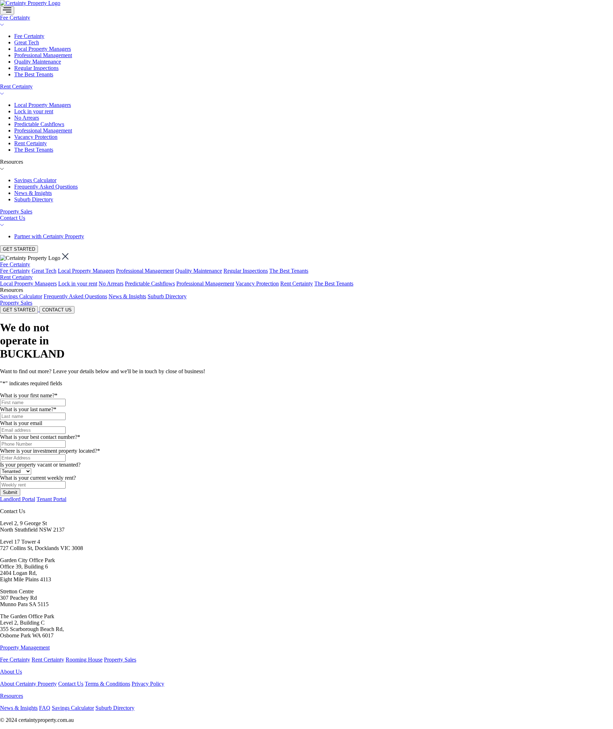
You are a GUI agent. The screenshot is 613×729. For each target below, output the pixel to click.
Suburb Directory (33, 199)
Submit (10, 492)
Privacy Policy (148, 684)
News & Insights (33, 193)
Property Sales (16, 211)
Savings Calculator (35, 180)
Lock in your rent (33, 111)
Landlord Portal (17, 499)
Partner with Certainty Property (49, 236)
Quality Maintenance (37, 62)
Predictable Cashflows (39, 124)
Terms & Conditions (107, 684)
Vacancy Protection (35, 137)
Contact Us (12, 218)
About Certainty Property (28, 684)
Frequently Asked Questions (46, 187)
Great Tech (26, 42)
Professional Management (43, 55)
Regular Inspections (36, 68)
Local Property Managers (42, 49)
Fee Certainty (15, 18)
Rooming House (84, 660)
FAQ (44, 708)
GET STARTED (19, 249)
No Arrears (26, 118)
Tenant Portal (51, 499)
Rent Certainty (16, 86)
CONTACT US (57, 309)
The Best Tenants (33, 74)
